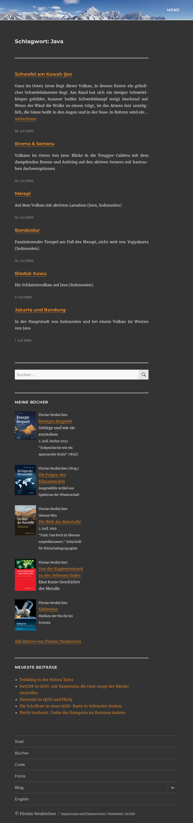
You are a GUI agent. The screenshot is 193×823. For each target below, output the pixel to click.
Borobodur (27, 230)
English (22, 799)
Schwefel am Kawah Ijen (43, 74)
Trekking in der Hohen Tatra (46, 679)
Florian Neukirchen (38, 813)
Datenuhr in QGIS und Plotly (46, 699)
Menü (173, 10)
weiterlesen (25, 118)
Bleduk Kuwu (31, 273)
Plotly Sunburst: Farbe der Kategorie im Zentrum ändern (72, 712)
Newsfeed (115, 814)
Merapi (23, 193)
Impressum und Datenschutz (83, 814)
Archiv (130, 814)
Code (20, 764)
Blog (19, 787)
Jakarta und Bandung (40, 310)
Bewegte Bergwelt (55, 421)
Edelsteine (48, 609)
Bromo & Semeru (34, 143)
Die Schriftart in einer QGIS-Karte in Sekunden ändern (71, 706)
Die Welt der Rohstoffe (60, 521)
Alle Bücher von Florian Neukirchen (48, 641)
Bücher (22, 753)
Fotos (20, 776)
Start (19, 741)
